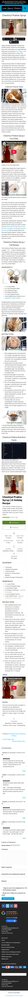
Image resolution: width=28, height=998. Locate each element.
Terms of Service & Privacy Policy (10, 954)
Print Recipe (15, 42)
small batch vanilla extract (12, 298)
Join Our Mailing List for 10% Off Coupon (14, 995)
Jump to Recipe (9, 39)
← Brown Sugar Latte (8, 739)
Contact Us (4, 926)
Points (3, 940)
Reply (24, 771)
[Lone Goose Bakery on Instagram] (11, 906)
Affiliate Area (5, 959)
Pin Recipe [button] (15, 527)
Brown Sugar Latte (20, 51)
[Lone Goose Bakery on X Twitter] (7, 906)
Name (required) (7, 867)
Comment (5, 849)
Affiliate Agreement (6, 956)
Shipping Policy (5, 949)
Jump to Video (20, 39)
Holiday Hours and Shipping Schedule (11, 952)
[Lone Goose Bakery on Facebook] (3, 906)
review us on (10, 921)
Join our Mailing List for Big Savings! (11, 942)
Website (4, 881)
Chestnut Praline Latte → (19, 741)
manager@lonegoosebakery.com (10, 928)
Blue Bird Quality (6, 945)
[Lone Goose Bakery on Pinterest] (15, 906)
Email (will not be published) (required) (13, 874)
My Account (5, 938)
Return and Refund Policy (8, 947)
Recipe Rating (6, 845)
